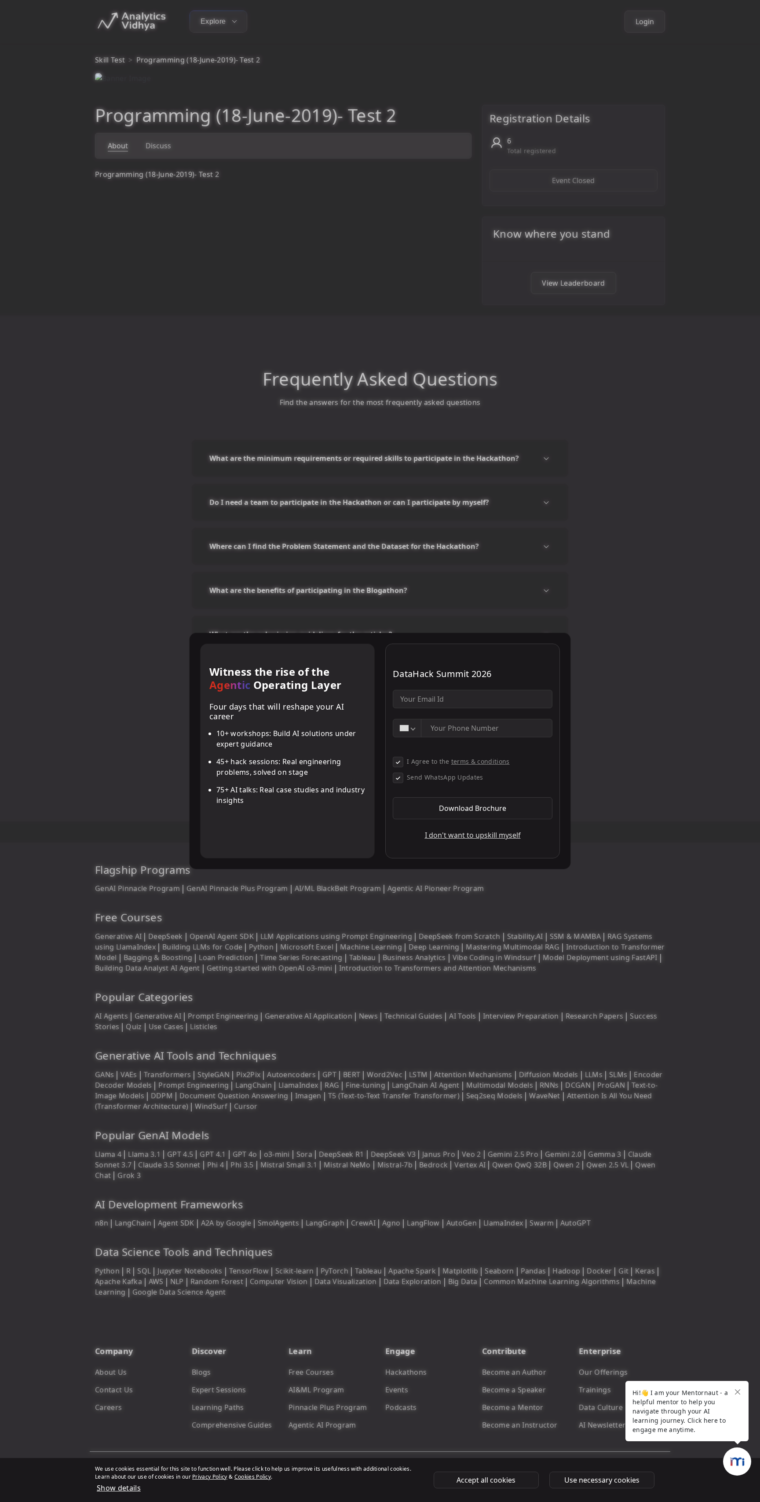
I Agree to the (458, 761)
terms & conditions (480, 761)
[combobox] (407, 728)
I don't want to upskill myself (473, 835)
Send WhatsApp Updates (445, 777)
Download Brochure (472, 808)
